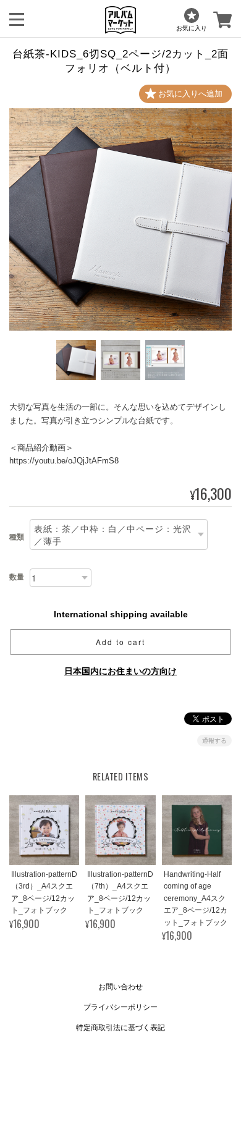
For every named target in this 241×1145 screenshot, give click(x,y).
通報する (214, 740)
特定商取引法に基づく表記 (120, 1027)
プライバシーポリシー (120, 1007)
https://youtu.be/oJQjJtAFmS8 (64, 460)
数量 (16, 577)
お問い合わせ (120, 986)
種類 (16, 537)
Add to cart (120, 641)
